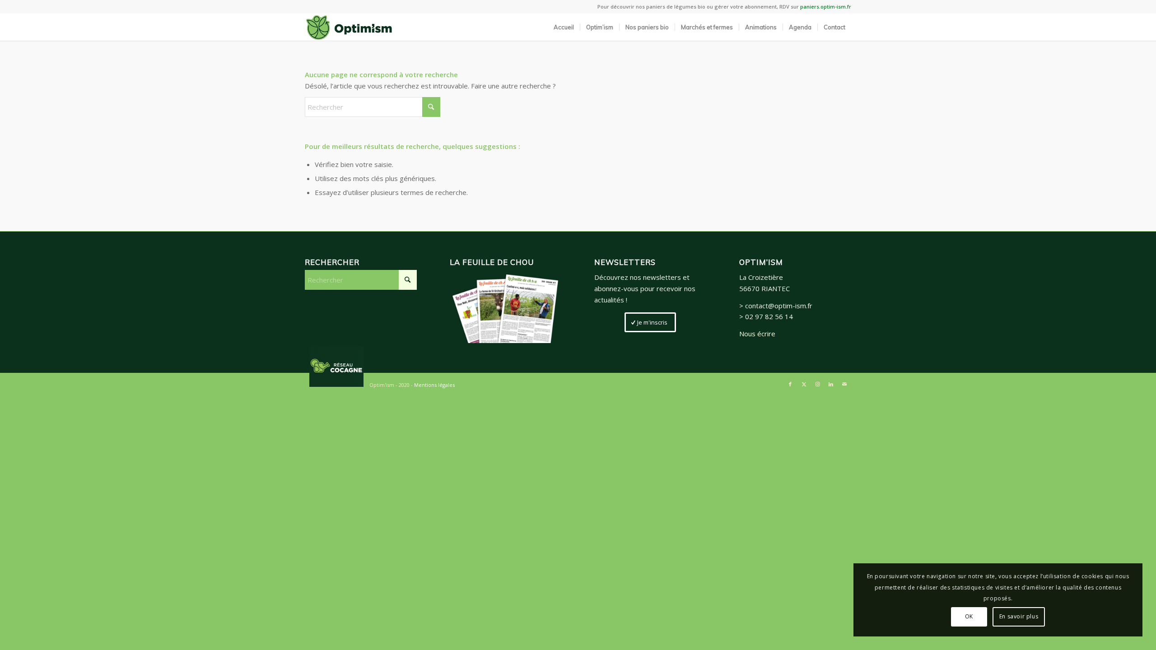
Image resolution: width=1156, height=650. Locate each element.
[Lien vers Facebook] (790, 384)
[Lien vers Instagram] (817, 384)
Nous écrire (757, 333)
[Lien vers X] (804, 384)
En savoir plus (1018, 616)
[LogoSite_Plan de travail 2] (349, 27)
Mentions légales (434, 384)
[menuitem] (564, 27)
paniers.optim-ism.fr (825, 6)
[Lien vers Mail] (844, 384)
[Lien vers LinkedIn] (831, 384)
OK (969, 616)
